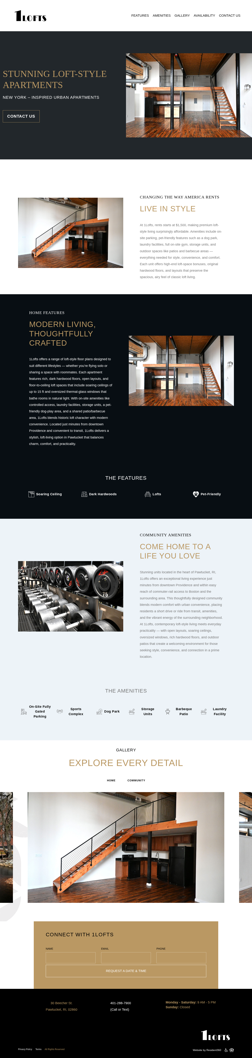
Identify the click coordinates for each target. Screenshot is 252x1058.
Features (140, 15)
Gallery (182, 15)
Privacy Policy (25, 1049)
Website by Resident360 (207, 1050)
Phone (160, 948)
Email (105, 948)
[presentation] (20, 854)
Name (49, 948)
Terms (38, 1049)
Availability (204, 15)
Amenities (162, 15)
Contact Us (229, 15)
